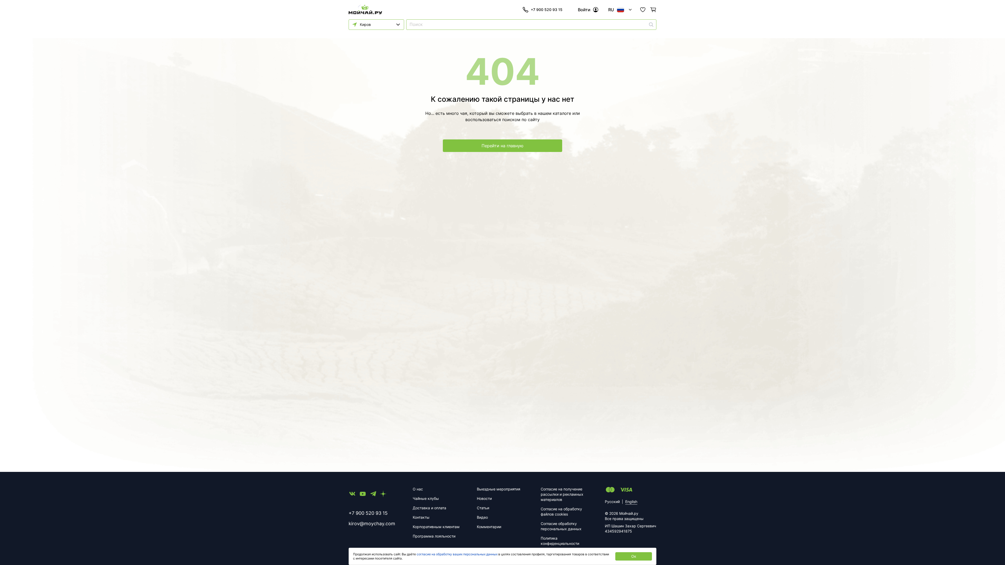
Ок (633, 556)
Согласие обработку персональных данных (561, 526)
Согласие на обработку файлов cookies (561, 511)
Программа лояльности (434, 536)
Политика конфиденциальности (560, 541)
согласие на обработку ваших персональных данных (457, 554)
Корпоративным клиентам (436, 526)
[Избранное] (643, 10)
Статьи (483, 508)
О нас (418, 489)
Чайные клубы (426, 498)
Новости (484, 498)
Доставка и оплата (429, 508)
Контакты (421, 517)
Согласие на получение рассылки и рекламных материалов (562, 494)
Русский (612, 501)
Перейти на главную (502, 145)
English (631, 501)
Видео (482, 517)
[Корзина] (653, 10)
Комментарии (489, 526)
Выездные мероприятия (498, 489)
